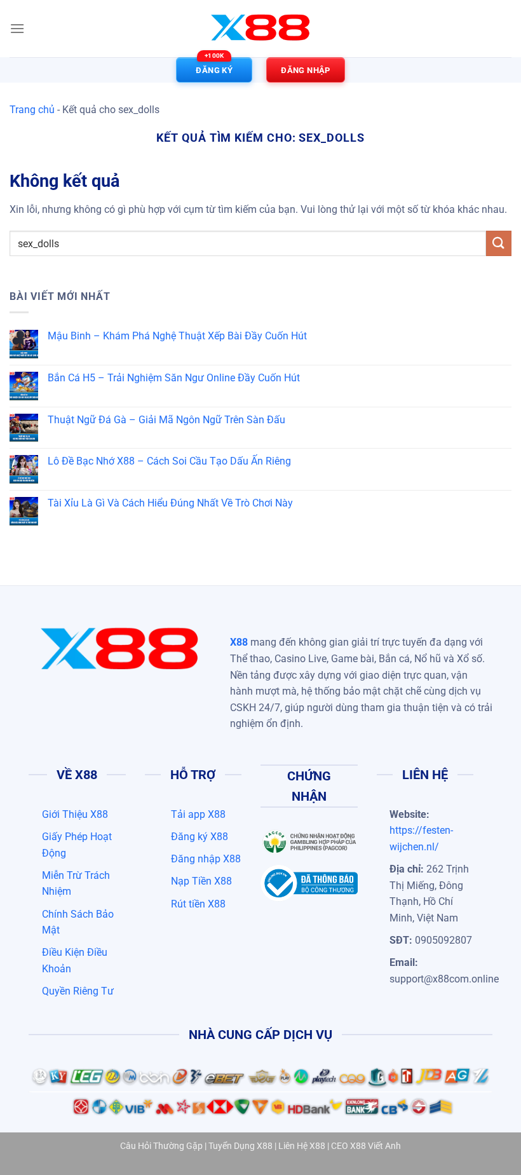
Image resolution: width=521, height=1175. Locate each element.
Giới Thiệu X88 (75, 814)
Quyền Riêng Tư (78, 991)
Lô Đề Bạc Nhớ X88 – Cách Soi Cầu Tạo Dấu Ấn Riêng (169, 461)
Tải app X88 (198, 814)
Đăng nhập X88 (206, 859)
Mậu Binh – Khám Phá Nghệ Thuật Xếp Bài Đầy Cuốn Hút (177, 336)
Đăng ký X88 (199, 837)
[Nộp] (498, 243)
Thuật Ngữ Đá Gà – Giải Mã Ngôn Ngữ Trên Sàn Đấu (166, 420)
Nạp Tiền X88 (201, 881)
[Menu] (17, 28)
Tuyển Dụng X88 (240, 1146)
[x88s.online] (260, 28)
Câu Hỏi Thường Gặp (161, 1146)
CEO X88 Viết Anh (366, 1146)
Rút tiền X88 (198, 904)
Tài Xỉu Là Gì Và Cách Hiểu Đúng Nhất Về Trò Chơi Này (170, 503)
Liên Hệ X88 (301, 1146)
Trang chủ (32, 110)
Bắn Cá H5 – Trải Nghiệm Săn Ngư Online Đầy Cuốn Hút (174, 378)
